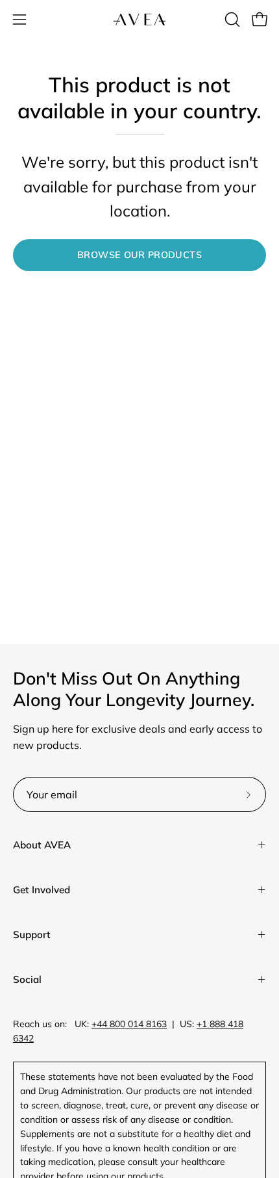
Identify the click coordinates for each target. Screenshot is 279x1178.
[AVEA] (139, 19)
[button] (231, 19)
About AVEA (42, 845)
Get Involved (41, 890)
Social (27, 979)
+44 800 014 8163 (129, 1024)
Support (32, 934)
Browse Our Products (139, 255)
